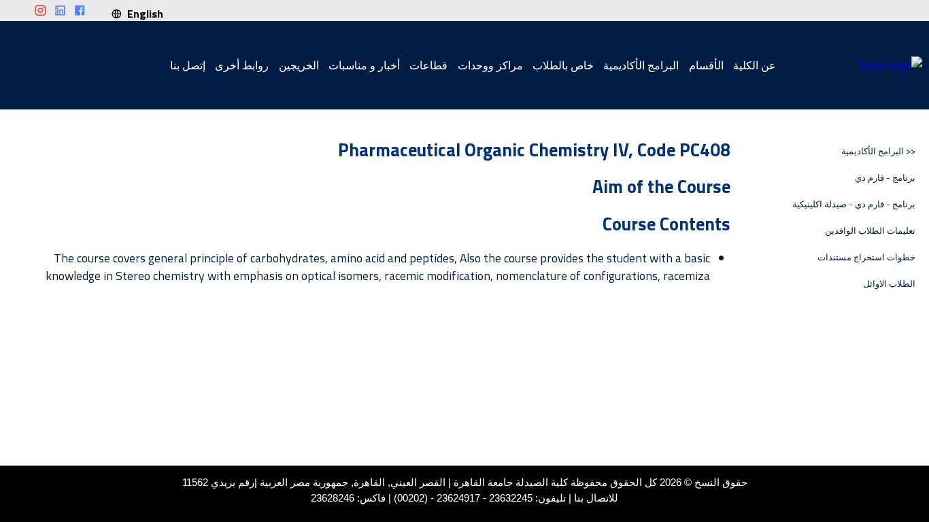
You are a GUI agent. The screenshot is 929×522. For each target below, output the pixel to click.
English (142, 13)
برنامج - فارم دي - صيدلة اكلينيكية (853, 204)
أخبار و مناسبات (364, 65)
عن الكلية (754, 65)
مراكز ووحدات (490, 65)
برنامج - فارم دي (885, 177)
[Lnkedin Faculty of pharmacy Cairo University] (60, 11)
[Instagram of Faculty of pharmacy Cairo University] (40, 11)
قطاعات (428, 65)
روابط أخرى (242, 65)
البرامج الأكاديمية (641, 65)
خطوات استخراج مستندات (866, 257)
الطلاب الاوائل (889, 283)
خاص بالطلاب (563, 65)
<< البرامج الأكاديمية (878, 151)
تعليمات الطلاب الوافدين (870, 230)
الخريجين (299, 65)
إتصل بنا (187, 65)
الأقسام (706, 65)
